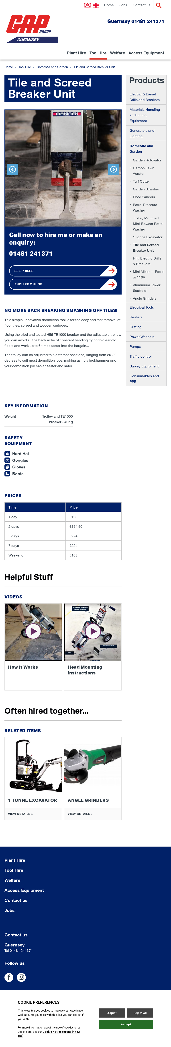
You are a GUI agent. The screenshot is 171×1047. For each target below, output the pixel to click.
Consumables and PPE (144, 378)
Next (113, 169)
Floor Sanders (144, 197)
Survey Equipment (144, 366)
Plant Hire (76, 55)
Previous (12, 169)
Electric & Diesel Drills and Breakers (145, 97)
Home (109, 5)
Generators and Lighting (142, 133)
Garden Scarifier (146, 189)
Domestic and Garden (52, 67)
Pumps (135, 346)
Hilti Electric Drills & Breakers (147, 261)
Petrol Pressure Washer (145, 207)
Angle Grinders (145, 298)
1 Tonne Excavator (147, 237)
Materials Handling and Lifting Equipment (145, 115)
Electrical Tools (142, 307)
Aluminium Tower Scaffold (146, 288)
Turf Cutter (141, 181)
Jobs (123, 5)
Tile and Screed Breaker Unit (146, 247)
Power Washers (142, 336)
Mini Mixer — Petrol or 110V (148, 274)
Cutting (135, 327)
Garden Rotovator (147, 160)
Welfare (117, 55)
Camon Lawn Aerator (143, 170)
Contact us (141, 5)
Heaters (136, 317)
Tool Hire (98, 55)
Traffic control (141, 356)
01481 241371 (31, 253)
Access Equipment (146, 55)
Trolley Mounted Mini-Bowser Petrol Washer (148, 223)
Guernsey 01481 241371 (135, 21)
